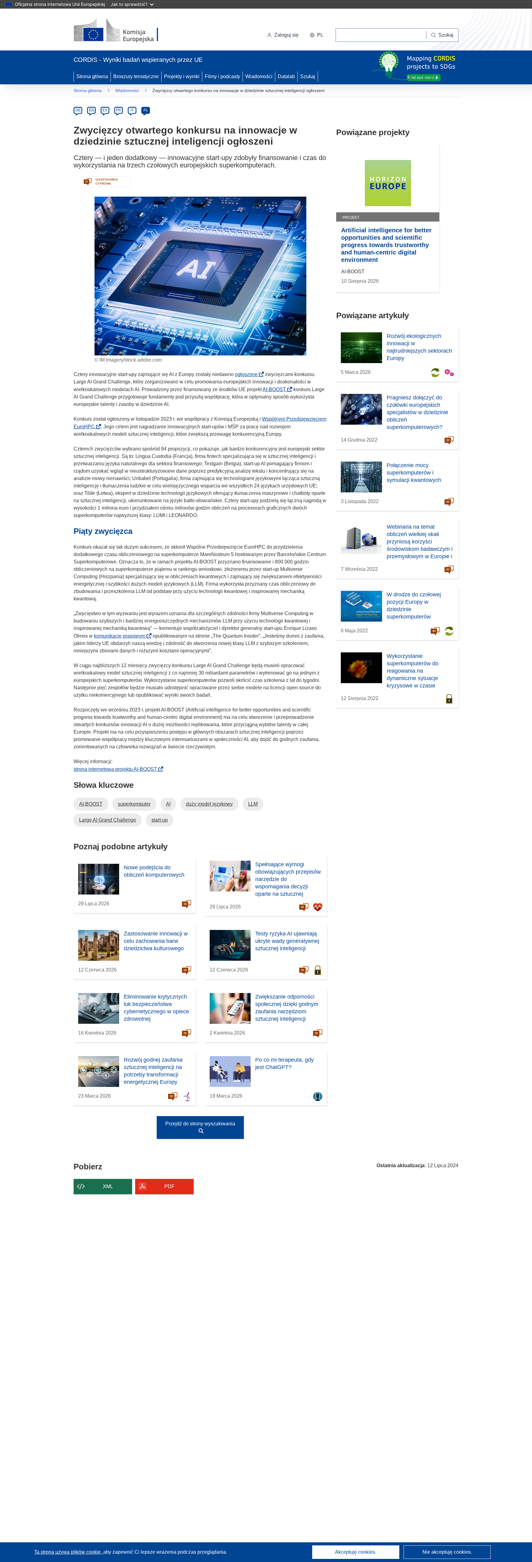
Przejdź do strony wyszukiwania (200, 1123)
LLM (253, 804)
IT (132, 110)
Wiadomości (258, 76)
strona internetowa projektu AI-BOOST (117, 769)
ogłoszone (248, 374)
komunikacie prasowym (121, 636)
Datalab (286, 76)
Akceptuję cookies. (355, 1552)
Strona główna (92, 76)
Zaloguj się (286, 35)
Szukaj (307, 76)
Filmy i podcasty (222, 76)
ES (105, 110)
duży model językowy (209, 804)
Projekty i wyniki (182, 76)
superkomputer (134, 804)
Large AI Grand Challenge (107, 820)
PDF (169, 1186)
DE (78, 110)
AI (168, 804)
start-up (159, 820)
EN (91, 110)
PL (145, 110)
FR (118, 110)
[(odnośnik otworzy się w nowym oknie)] (123, 30)
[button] (316, 35)
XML (108, 1186)
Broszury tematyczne (136, 76)
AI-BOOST (276, 389)
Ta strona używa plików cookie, (68, 1552)
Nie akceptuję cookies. (447, 1552)
